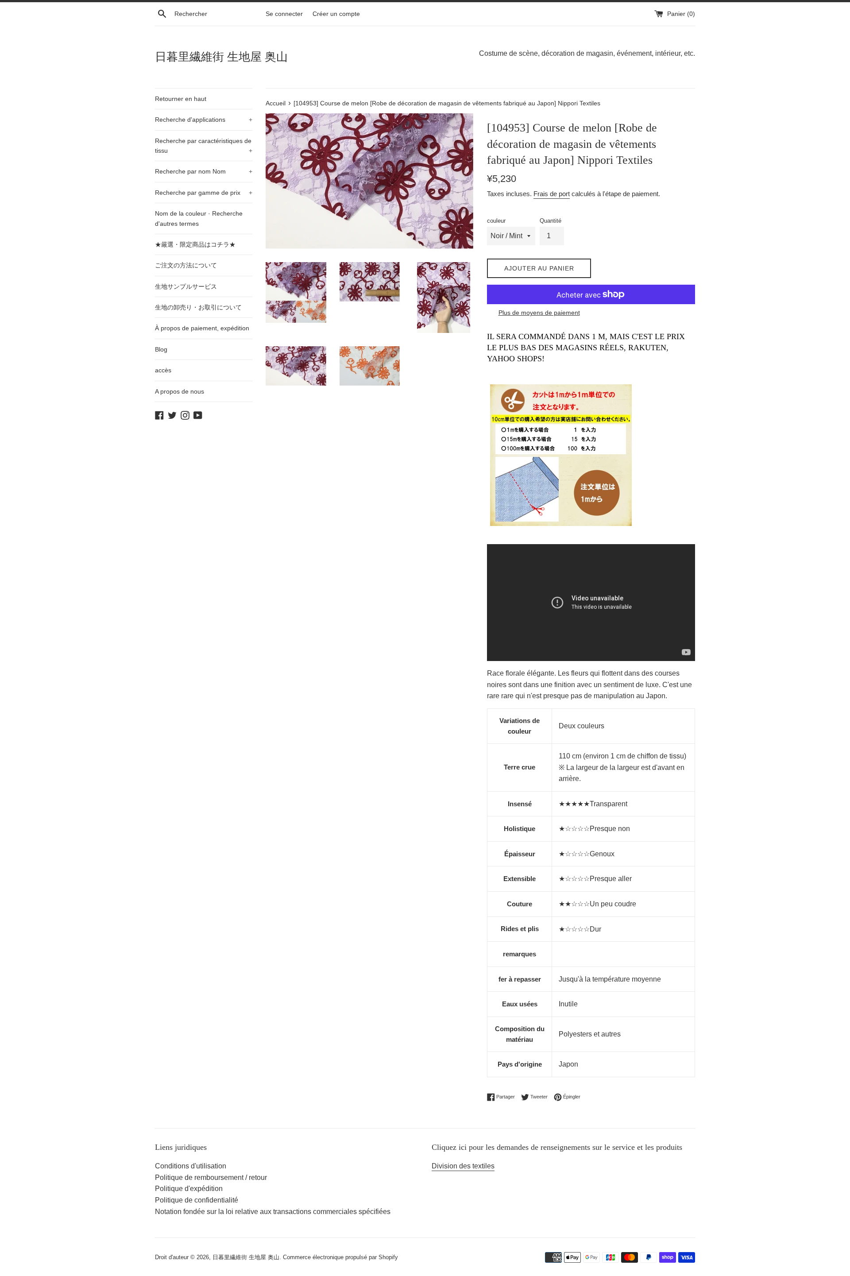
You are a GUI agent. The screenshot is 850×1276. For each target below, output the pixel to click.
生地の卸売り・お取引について (198, 307)
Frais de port (551, 193)
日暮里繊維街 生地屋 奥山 (221, 56)
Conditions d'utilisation (190, 1166)
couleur (496, 220)
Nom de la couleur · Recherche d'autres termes (199, 218)
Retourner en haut (180, 98)
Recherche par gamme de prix (203, 192)
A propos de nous (179, 391)
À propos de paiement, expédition (202, 328)
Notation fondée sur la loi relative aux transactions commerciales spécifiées (272, 1211)
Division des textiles (463, 1166)
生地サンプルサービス (186, 286)
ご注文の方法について (186, 265)
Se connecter (284, 13)
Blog (161, 349)
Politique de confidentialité (196, 1200)
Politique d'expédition (189, 1188)
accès (163, 370)
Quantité (550, 220)
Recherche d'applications (203, 119)
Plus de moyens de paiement (539, 312)
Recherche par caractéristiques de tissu (203, 145)
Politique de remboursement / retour (211, 1177)
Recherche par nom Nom (203, 171)
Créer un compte (336, 13)
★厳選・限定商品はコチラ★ (195, 244)
